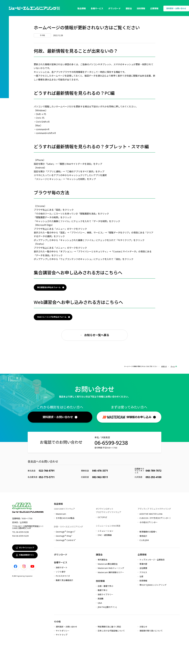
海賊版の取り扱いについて (151, 630)
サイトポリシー (62, 630)
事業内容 (143, 564)
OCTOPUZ (102, 517)
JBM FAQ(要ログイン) (107, 607)
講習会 (129, 8)
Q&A (100, 603)
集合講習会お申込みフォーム (49, 287)
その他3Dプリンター (148, 522)
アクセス (143, 572)
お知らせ (143, 626)
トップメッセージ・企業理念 (152, 559)
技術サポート (61, 567)
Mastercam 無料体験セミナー (111, 572)
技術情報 (141, 8)
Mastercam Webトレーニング (111, 568)
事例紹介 (143, 536)
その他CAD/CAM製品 (65, 518)
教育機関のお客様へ (148, 531)
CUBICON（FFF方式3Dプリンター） (155, 518)
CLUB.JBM (144, 540)
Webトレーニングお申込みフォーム (51, 317)
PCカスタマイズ (63, 576)
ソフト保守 (60, 571)
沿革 (141, 576)
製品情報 (81, 8)
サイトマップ (61, 634)
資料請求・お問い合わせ (176, 8)
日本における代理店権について (111, 630)
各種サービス (97, 8)
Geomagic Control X (66, 540)
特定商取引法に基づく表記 (109, 626)
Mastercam (61, 514)
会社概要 (143, 568)
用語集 (100, 598)
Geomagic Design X (65, 531)
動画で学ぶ (102, 590)
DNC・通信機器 (105, 535)
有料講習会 (102, 559)
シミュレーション (105, 531)
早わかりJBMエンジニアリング (152, 585)
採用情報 (143, 580)
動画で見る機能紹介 (64, 580)
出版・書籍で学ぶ (105, 586)
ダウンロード (114, 8)
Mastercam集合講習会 (108, 564)
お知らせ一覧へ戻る (96, 335)
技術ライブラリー (105, 594)
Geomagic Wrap (64, 536)
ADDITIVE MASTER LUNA (150, 514)
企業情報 (154, 8)
